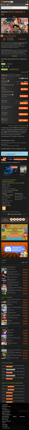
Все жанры (4, 69)
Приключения (10, 183)
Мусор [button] (14, 416)
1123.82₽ (23, 108)
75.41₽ (24, 83)
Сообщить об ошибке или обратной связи (17, 125)
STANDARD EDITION (13, 69)
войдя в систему (10, 154)
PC (4, 64)
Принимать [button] (22, 416)
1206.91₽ (23, 114)
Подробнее (14, 56)
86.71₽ (24, 89)
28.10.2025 (15, 190)
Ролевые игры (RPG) (19, 183)
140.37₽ (23, 103)
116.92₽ (23, 96)
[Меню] (27, 2)
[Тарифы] (22, 78)
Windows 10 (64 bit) (8, 195)
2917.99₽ (23, 120)
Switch (9, 64)
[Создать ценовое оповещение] (27, 23)
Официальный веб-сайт (8, 181)
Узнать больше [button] (6, 427)
